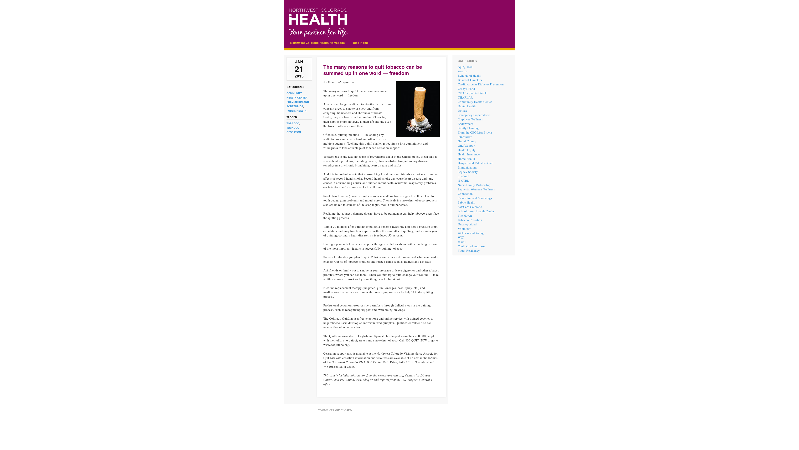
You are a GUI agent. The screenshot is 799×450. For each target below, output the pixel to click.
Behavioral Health (469, 75)
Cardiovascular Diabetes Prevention (481, 84)
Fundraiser (464, 137)
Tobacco (293, 123)
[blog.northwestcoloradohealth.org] (377, 35)
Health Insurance (469, 154)
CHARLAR (465, 97)
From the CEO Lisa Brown (475, 132)
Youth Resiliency (469, 250)
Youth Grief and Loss (471, 246)
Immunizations (467, 167)
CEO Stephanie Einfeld (473, 93)
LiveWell (463, 176)
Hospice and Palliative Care (475, 163)
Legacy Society (468, 172)
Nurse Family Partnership (474, 185)
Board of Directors (470, 80)
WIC (461, 237)
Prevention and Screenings (475, 198)
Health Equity (467, 150)
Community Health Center (475, 102)
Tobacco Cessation (470, 220)
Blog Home (360, 42)
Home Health (466, 158)
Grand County (467, 141)
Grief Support (466, 145)
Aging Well (465, 67)
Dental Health (467, 106)
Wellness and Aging (471, 233)
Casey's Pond (466, 88)
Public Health (296, 110)
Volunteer (464, 228)
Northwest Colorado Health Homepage (317, 42)
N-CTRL (463, 180)
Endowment (465, 123)
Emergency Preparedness (474, 115)
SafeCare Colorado (470, 207)
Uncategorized (467, 224)
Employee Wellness (470, 119)
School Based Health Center (476, 211)
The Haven (465, 215)
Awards (463, 71)
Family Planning (468, 128)
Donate (462, 110)
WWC (461, 242)
